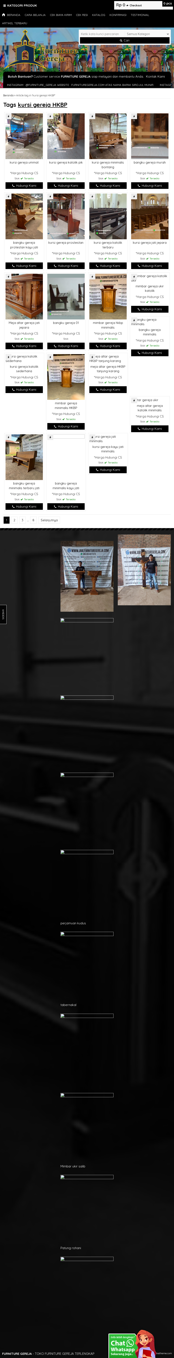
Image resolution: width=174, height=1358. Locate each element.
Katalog (98, 15)
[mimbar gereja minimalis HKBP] (66, 377)
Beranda (13, 15)
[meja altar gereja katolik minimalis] (144, 400)
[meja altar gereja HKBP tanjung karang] (108, 358)
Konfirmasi (117, 15)
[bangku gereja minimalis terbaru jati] (24, 457)
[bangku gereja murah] (149, 136)
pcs (167, 3)
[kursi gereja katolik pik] (66, 136)
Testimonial (140, 15)
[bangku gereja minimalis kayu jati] (66, 457)
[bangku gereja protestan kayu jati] (24, 216)
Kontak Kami (155, 76)
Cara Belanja (35, 15)
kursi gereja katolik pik (66, 162)
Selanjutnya (49, 520)
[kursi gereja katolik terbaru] (108, 216)
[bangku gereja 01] (66, 296)
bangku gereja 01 (66, 323)
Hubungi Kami (25, 186)
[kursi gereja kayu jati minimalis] (108, 438)
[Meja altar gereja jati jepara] (24, 296)
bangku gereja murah (150, 162)
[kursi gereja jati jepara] (149, 216)
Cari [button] (126, 40)
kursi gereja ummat (24, 162)
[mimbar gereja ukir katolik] (149, 278)
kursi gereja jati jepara (150, 243)
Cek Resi (82, 15)
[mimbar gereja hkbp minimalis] (108, 296)
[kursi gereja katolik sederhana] (24, 358)
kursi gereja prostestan (65, 243)
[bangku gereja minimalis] (149, 321)
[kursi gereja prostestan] (66, 216)
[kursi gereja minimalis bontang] (108, 136)
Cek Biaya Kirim (61, 15)
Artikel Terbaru (14, 23)
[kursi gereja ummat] (24, 136)
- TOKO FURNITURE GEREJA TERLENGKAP (48, 1354)
